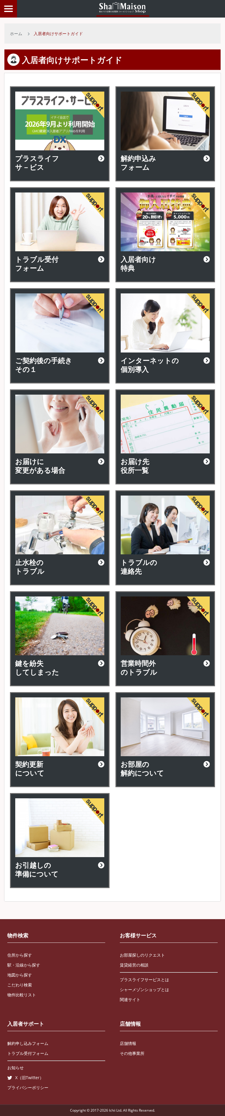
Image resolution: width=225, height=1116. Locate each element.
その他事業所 (132, 1053)
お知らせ (15, 1067)
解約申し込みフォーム (27, 1043)
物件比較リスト (21, 995)
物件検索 (17, 935)
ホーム (16, 33)
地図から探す (19, 975)
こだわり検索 (19, 985)
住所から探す (19, 955)
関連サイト (130, 999)
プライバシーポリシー (27, 1087)
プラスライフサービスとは (144, 979)
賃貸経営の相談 (134, 965)
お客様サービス (138, 935)
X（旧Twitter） (29, 1077)
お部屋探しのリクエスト (142, 955)
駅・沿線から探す (23, 965)
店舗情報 (130, 1023)
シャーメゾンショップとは (144, 989)
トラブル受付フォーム (27, 1053)
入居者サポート (25, 1023)
